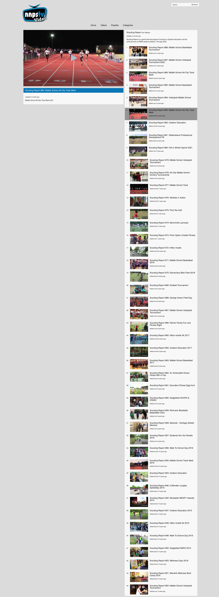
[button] (73, 58)
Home (93, 25)
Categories (128, 25)
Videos (103, 25)
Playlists (115, 25)
